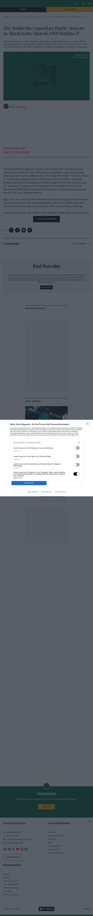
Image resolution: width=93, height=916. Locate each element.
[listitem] (46, 442)
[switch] (76, 448)
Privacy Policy (60, 492)
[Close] (88, 424)
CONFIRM (29, 483)
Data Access (46, 492)
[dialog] (46, 458)
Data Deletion (33, 492)
